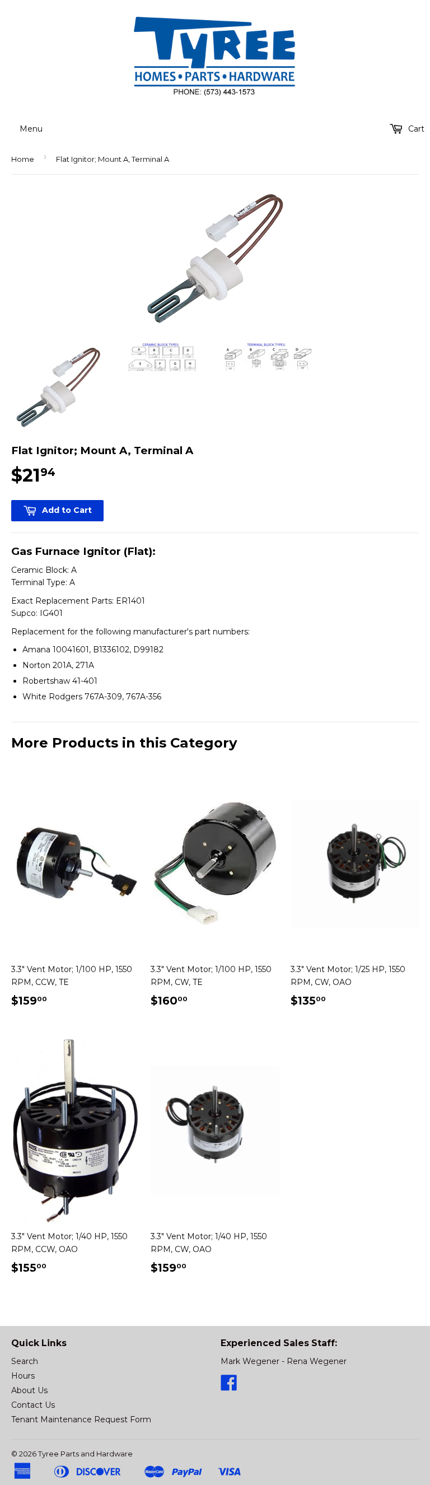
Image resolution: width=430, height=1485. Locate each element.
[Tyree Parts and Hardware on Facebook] (229, 1386)
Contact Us (33, 1405)
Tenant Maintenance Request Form (81, 1419)
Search (24, 1361)
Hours (23, 1376)
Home (22, 159)
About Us (29, 1390)
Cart (415, 129)
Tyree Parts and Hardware (85, 1453)
